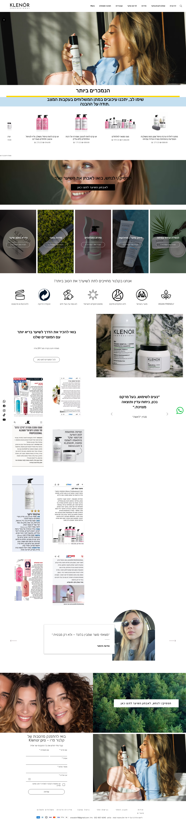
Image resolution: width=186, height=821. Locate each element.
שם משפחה (102, 404)
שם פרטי (134, 404)
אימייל (135, 413)
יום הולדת (132, 421)
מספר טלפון (103, 413)
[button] (137, 375)
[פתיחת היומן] (113, 425)
